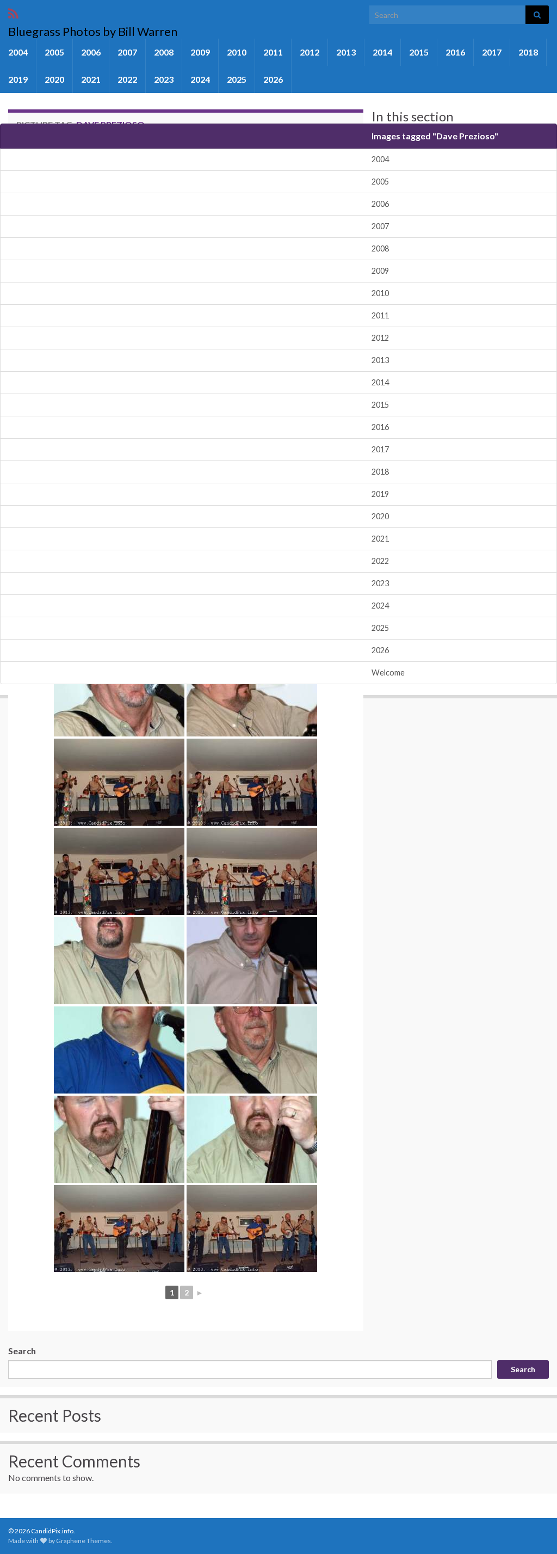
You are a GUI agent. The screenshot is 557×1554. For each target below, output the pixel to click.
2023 (164, 79)
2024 (200, 79)
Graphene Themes (83, 1541)
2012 (309, 52)
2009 (200, 52)
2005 (54, 52)
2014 (382, 52)
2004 (18, 52)
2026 (273, 79)
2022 (127, 79)
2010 (236, 52)
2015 (419, 52)
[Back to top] (532, 1529)
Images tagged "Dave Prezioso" (435, 136)
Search (22, 1351)
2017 (492, 52)
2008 (164, 52)
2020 (54, 79)
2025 (236, 79)
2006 (91, 52)
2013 (346, 52)
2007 (127, 52)
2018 (528, 52)
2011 (273, 52)
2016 (455, 52)
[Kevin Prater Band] (119, 692)
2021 (91, 79)
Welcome (388, 672)
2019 (18, 79)
